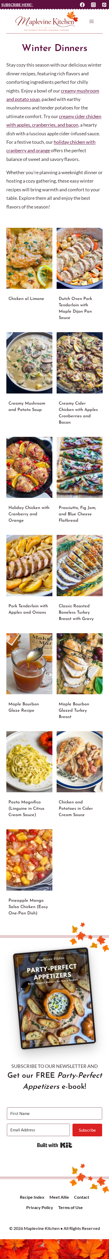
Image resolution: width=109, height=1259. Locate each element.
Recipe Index (32, 1197)
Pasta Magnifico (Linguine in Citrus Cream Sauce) (26, 808)
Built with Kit (54, 1145)
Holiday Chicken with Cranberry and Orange (28, 514)
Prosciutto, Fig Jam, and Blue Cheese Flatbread (77, 514)
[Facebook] (82, 5)
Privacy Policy (39, 1207)
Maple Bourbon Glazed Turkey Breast (74, 710)
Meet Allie (59, 1197)
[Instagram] (93, 5)
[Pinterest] (104, 5)
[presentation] (29, 258)
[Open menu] (91, 21)
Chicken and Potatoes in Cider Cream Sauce (76, 808)
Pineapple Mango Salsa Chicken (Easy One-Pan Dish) (28, 907)
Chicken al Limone (26, 299)
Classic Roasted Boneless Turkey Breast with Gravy (76, 612)
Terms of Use (70, 1207)
